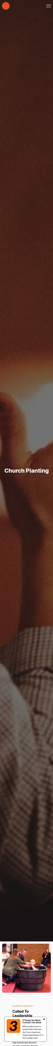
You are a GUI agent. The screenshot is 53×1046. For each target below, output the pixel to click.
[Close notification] (44, 1019)
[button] (48, 6)
